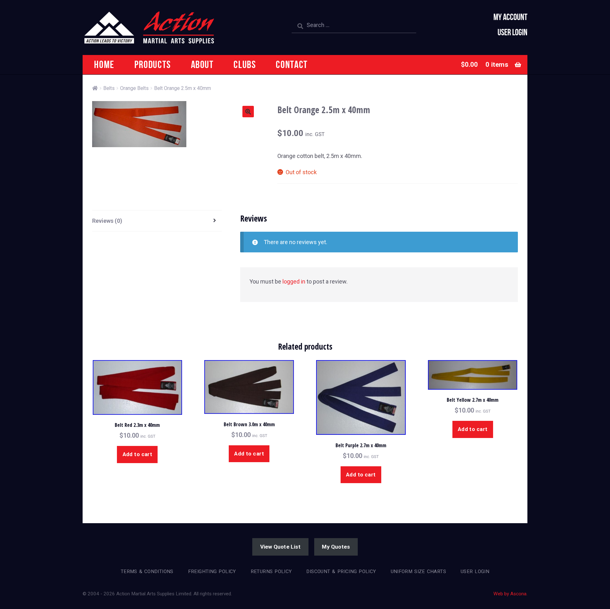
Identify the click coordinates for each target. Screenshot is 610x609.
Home (104, 64)
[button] (248, 111)
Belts (109, 88)
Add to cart (137, 454)
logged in (293, 281)
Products (152, 64)
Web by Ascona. (510, 594)
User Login (512, 32)
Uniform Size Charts (418, 571)
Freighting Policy (212, 571)
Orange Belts (134, 88)
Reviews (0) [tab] (107, 220)
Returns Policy (271, 571)
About (202, 64)
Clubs (245, 64)
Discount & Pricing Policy (341, 571)
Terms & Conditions (147, 571)
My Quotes (336, 547)
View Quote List (280, 547)
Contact (292, 64)
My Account (510, 17)
